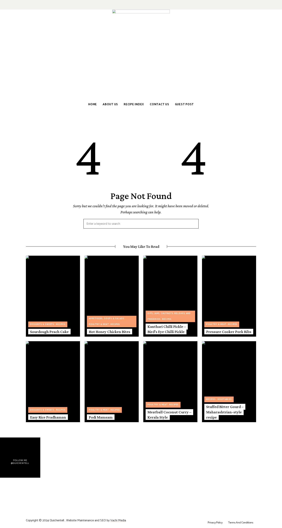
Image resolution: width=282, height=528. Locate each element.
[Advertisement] (141, 68)
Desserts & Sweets (42, 324)
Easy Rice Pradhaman (48, 417)
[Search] (193, 224)
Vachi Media (118, 520)
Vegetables (224, 399)
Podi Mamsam (101, 417)
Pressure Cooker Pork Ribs (228, 331)
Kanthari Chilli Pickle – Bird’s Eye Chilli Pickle (167, 329)
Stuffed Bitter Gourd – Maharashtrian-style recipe (224, 411)
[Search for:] (141, 224)
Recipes (60, 324)
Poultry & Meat (99, 324)
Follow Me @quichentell (20, 462)
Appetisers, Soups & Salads (106, 318)
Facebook (242, 5)
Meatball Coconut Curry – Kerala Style (169, 414)
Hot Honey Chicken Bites (109, 331)
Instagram (254, 5)
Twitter (249, 5)
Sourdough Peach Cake (49, 331)
